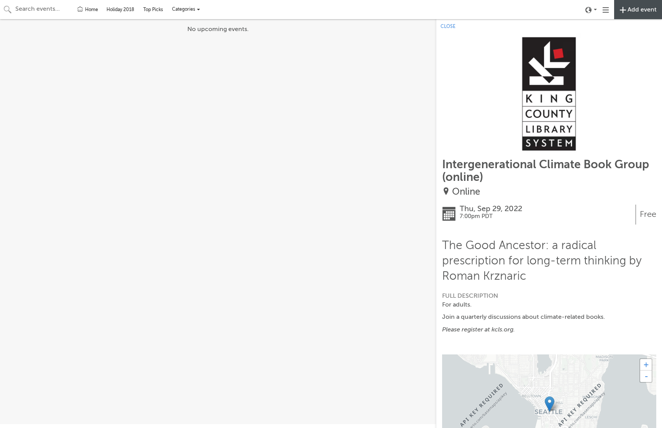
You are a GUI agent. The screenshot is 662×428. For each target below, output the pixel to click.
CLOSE (448, 26)
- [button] (646, 376)
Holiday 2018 (120, 9)
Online (466, 192)
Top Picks (153, 9)
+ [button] (646, 364)
